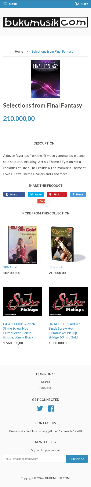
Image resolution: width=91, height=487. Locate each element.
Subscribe (77, 459)
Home (19, 51)
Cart (84, 3)
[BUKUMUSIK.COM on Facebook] (51, 407)
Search (45, 381)
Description (44, 143)
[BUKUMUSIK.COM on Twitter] (40, 407)
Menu (12, 3)
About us (45, 387)
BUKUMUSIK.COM (57, 478)
